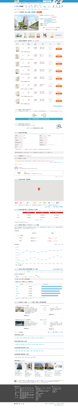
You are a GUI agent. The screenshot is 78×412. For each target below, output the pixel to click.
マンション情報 (38, 394)
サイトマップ (54, 392)
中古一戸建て (46, 391)
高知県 (25, 396)
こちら (44, 152)
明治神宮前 (25, 337)
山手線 (45, 18)
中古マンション (48, 390)
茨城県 (28, 357)
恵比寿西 (22, 344)
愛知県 (21, 393)
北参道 (33, 337)
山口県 (30, 395)
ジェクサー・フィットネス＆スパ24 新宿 (22, 305)
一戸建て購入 (38, 391)
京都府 (25, 394)
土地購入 (37, 392)
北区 (39, 350)
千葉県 (26, 357)
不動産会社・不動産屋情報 (39, 393)
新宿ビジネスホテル (43, 319)
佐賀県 (23, 397)
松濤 (19, 344)
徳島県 (32, 395)
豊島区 (37, 350)
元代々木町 (33, 344)
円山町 (40, 344)
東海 (15, 393)
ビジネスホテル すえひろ (44, 305)
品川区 (19, 350)
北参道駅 (52, 22)
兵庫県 (23, 394)
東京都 (45, 15)
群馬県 (34, 357)
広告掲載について (55, 391)
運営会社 (46, 403)
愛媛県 (23, 396)
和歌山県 (32, 394)
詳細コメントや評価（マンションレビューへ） (56, 162)
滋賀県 (28, 394)
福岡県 (21, 397)
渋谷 (43, 337)
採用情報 (62, 403)
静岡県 (25, 393)
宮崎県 (32, 397)
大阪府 (21, 394)
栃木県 (31, 357)
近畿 (15, 394)
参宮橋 (41, 337)
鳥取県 (25, 395)
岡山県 (23, 395)
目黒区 (22, 350)
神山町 (37, 344)
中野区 (31, 350)
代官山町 (16, 344)
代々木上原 (17, 337)
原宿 (17, 288)
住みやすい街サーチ (39, 395)
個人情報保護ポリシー (52, 403)
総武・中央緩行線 (47, 19)
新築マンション (43, 390)
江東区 (16, 350)
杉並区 (34, 350)
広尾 (30, 337)
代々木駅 (27, 12)
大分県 (30, 397)
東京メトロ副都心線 (47, 22)
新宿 (38, 337)
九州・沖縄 (16, 397)
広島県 (21, 395)
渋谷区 (33, 12)
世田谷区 (28, 350)
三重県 (28, 393)
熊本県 (28, 397)
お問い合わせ (54, 390)
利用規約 (58, 403)
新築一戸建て (42, 391)
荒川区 (42, 350)
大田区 (25, 350)
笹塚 (28, 337)
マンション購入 (38, 390)
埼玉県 (23, 357)
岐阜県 (23, 393)
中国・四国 (16, 395)
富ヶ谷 (43, 344)
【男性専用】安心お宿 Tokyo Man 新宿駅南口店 (23, 319)
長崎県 (25, 397)
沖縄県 (24, 398)
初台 (17, 295)
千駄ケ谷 (17, 293)
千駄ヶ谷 (29, 344)
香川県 (21, 396)
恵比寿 (17, 286)
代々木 (17, 291)
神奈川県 (19, 357)
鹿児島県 (21, 398)
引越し (37, 400)
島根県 (28, 395)
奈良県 (30, 394)
